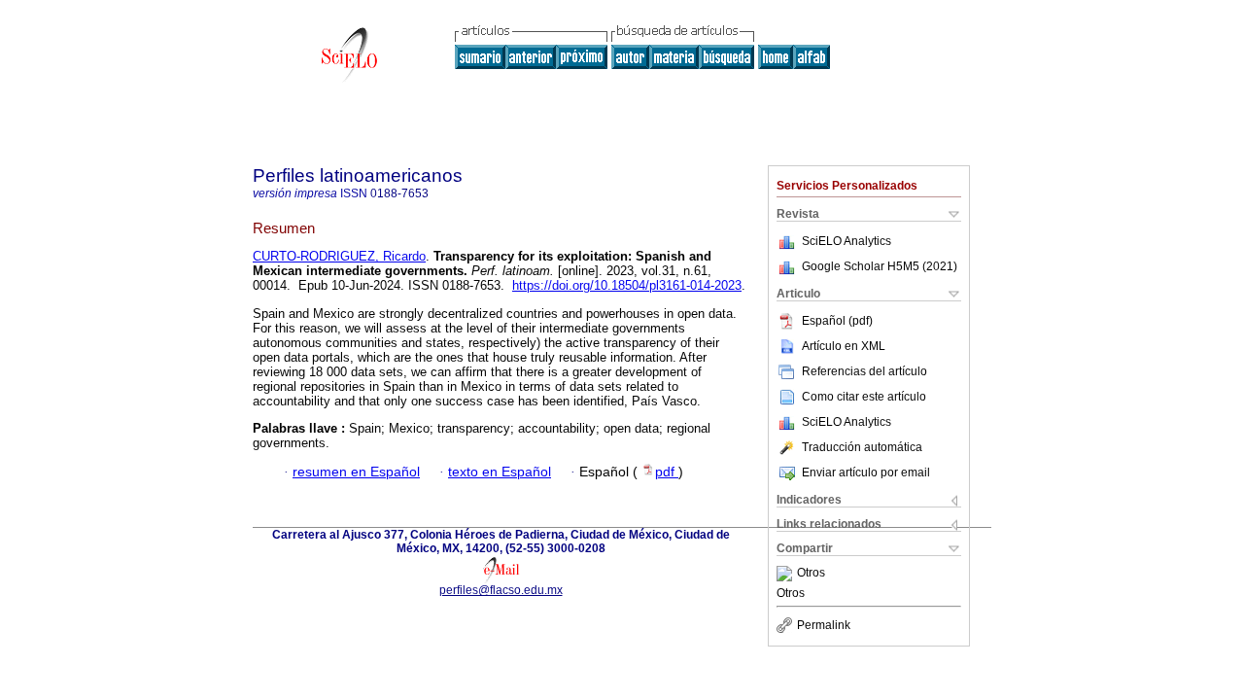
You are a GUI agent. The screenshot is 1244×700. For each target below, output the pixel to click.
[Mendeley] (787, 573)
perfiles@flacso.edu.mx (501, 590)
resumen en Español (356, 472)
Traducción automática (862, 447)
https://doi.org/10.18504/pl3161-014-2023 (627, 285)
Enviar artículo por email (866, 472)
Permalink (823, 625)
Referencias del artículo (864, 371)
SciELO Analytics (846, 241)
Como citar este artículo (864, 396)
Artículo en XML (843, 346)
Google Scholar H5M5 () (879, 266)
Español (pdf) (837, 321)
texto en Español (499, 472)
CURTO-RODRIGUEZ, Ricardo (339, 256)
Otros (811, 573)
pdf (666, 472)
